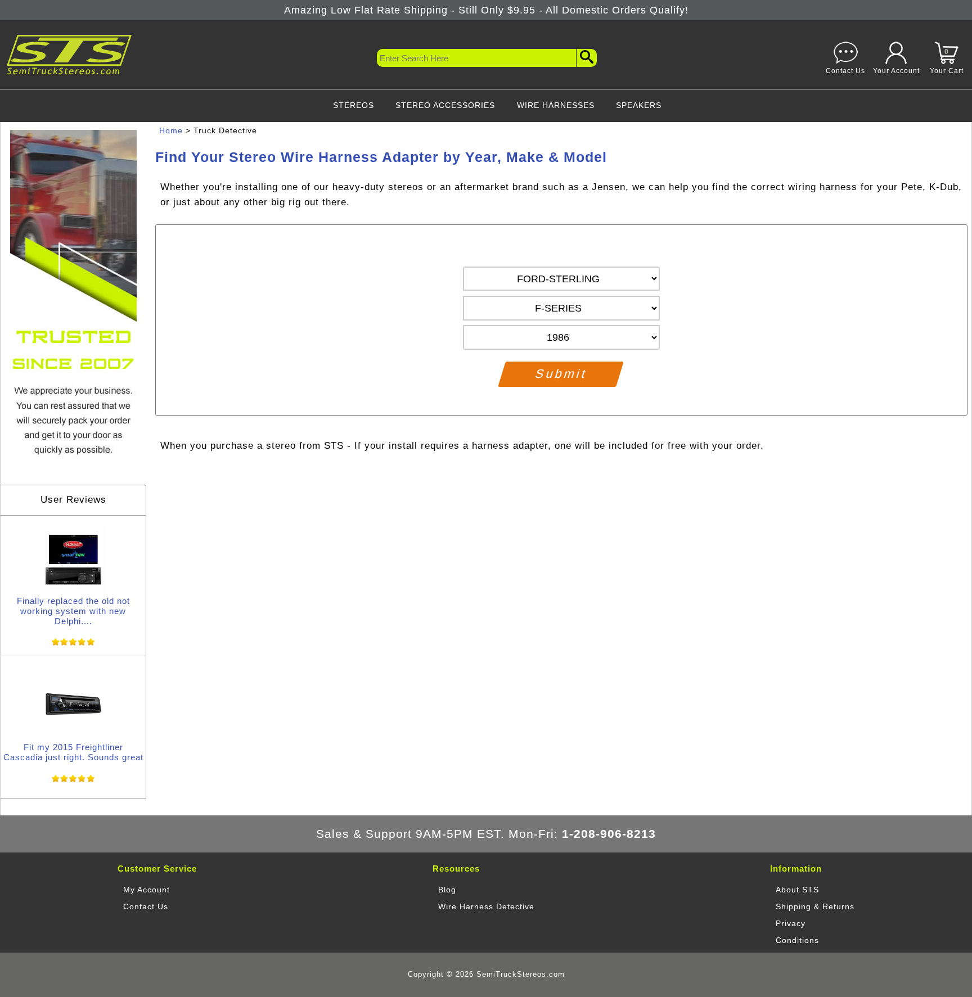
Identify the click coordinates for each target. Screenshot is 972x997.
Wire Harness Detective (486, 906)
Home (171, 130)
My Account (146, 889)
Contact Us (845, 70)
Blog (447, 889)
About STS (797, 889)
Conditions (797, 940)
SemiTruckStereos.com (520, 974)
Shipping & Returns (815, 906)
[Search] (587, 58)
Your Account (896, 70)
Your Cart (947, 61)
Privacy (791, 923)
